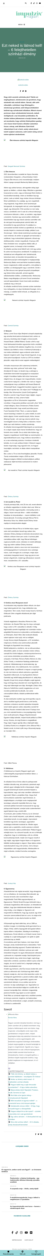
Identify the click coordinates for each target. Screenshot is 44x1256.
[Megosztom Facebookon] (20, 91)
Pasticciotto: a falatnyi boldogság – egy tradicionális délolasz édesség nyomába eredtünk (25, 1180)
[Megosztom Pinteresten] (25, 91)
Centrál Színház (13, 325)
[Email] (9, 1068)
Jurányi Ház (12, 883)
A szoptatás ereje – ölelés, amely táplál (24, 1188)
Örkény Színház (13, 496)
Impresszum (17, 1240)
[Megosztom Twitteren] (23, 91)
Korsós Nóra (23, 85)
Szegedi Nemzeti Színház (16, 166)
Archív (22, 42)
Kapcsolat (29, 1240)
